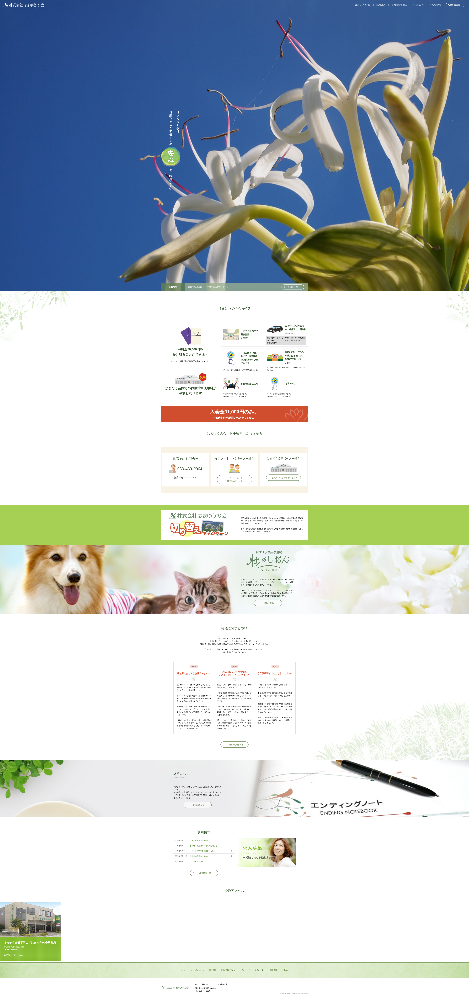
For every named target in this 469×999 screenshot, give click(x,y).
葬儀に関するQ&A (399, 5)
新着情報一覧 (293, 287)
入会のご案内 (435, 5)
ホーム (183, 970)
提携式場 (212, 970)
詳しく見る (269, 603)
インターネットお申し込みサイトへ (236, 479)
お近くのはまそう (284, 478)
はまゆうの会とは (362, 5)
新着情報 (273, 970)
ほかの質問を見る (236, 745)
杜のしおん (381, 5)
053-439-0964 (455, 5)
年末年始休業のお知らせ (217, 287)
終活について (418, 5)
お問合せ (285, 970)
